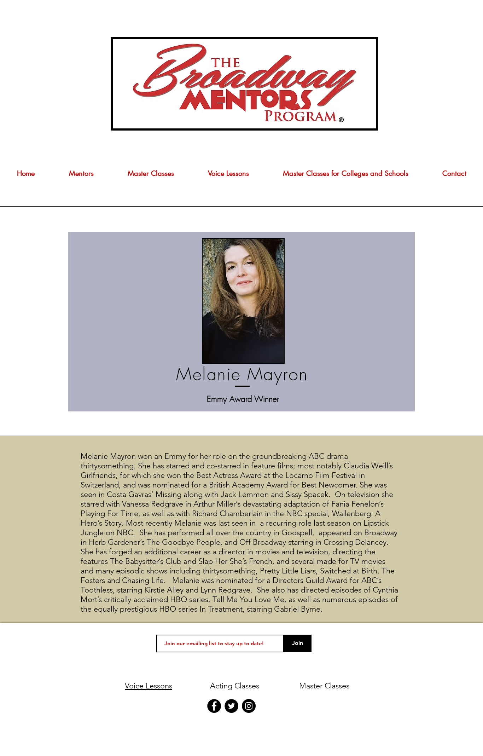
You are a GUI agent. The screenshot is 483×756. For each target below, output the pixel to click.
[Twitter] (231, 706)
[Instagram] (249, 706)
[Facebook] (214, 706)
